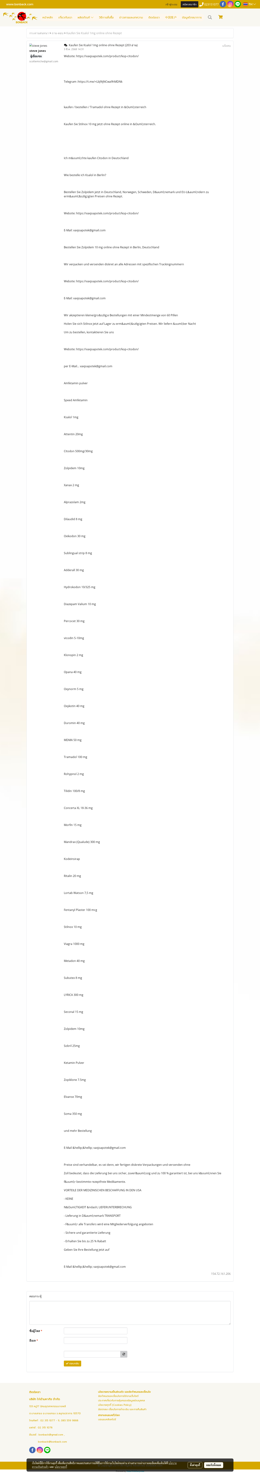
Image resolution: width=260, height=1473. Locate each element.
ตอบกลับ (73, 1363)
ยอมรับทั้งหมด (213, 1465)
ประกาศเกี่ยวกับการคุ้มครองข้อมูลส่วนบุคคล (121, 1400)
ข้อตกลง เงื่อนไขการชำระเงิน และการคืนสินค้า (122, 1409)
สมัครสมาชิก (190, 4)
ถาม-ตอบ (57, 33)
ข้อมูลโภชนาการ (192, 17)
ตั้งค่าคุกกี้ (195, 1465)
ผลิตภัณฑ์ (84, 17)
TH (250, 4)
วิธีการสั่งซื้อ (106, 17)
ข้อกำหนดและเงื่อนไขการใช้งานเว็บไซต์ (118, 1396)
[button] (210, 17)
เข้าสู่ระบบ (171, 4)
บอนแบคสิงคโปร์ (107, 1419)
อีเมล (33, 1340)
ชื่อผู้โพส (35, 1331)
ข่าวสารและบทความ (131, 17)
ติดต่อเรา (154, 17)
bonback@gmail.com (51, 1435)
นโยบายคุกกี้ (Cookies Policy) (114, 1405)
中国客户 (171, 17)
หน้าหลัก (47, 17)
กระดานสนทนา (39, 33)
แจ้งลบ (226, 46)
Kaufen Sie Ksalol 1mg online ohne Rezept (94, 33)
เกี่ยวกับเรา (65, 17)
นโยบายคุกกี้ (61, 1466)
